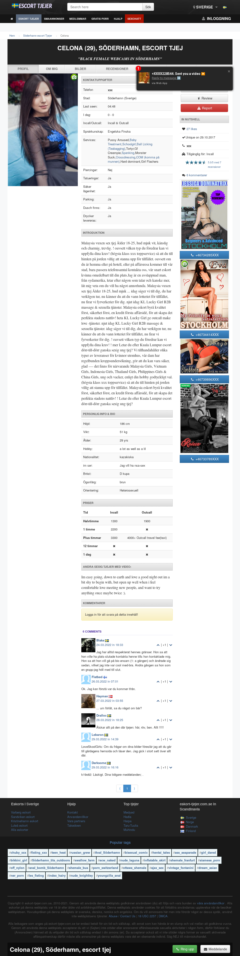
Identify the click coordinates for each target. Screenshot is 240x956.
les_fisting (36, 875)
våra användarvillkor (211, 903)
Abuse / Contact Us (122, 916)
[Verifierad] (43, 129)
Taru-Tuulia (131, 825)
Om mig (52, 68)
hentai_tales (161, 852)
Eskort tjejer (29, 18)
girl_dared (208, 852)
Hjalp (118, 18)
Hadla (127, 816)
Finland (191, 831)
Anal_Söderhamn (107, 852)
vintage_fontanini (181, 867)
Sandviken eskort (23, 816)
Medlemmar (77, 18)
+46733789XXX (207, 459)
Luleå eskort (19, 825)
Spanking (128, 152)
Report (206, 108)
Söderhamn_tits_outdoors (51, 860)
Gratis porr (100, 18)
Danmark (192, 826)
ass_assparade (185, 852)
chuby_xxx (18, 852)
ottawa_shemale (134, 867)
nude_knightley (82, 875)
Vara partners (76, 821)
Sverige (204, 7)
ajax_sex (157, 867)
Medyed (129, 812)
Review (206, 98)
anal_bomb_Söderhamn (46, 867)
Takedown (74, 825)
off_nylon (17, 867)
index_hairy (57, 875)
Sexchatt (134, 18)
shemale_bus (78, 867)
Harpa (127, 821)
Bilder (80, 68)
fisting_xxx (39, 852)
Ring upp (187, 949)
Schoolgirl (129, 144)
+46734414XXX (207, 334)
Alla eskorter (19, 829)
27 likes (192, 129)
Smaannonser (54, 18)
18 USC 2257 (147, 916)
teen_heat (59, 852)
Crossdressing (125, 157)
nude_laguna (129, 860)
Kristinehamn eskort (24, 821)
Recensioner (117, 68)
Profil (23, 68)
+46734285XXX (207, 255)
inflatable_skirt (154, 860)
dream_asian (208, 867)
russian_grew (80, 852)
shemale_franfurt (182, 860)
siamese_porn (210, 860)
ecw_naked (108, 860)
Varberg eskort (21, 812)
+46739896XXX (207, 379)
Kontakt (72, 812)
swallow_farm (85, 860)
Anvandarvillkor (77, 816)
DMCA (163, 916)
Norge (190, 822)
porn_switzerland (105, 867)
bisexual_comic (136, 852)
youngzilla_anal (109, 875)
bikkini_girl (19, 860)
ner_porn (17, 875)
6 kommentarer (197, 175)
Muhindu (129, 829)
